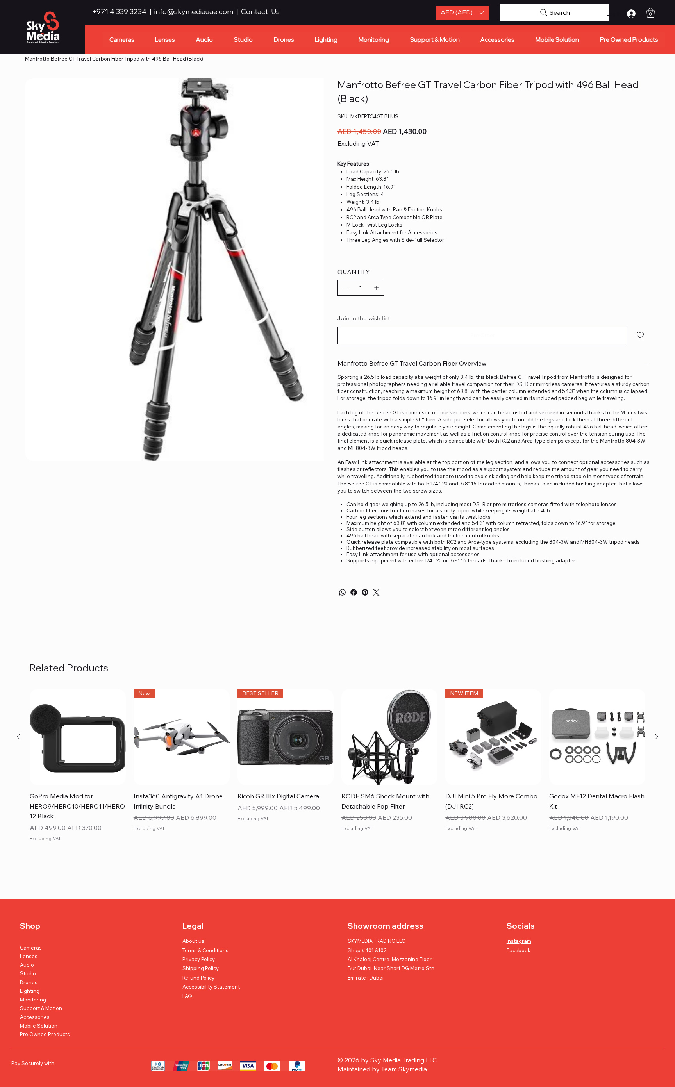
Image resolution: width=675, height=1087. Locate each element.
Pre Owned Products (45, 1034)
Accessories (35, 1017)
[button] (462, 13)
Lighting (29, 991)
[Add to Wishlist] (641, 335)
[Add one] (376, 288)
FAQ (187, 996)
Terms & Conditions (205, 950)
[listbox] (462, 13)
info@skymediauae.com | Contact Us (217, 11)
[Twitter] (376, 592)
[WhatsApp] (342, 592)
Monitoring (33, 999)
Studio (28, 973)
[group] (338, 771)
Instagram (519, 941)
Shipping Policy (200, 968)
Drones (29, 982)
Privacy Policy (198, 959)
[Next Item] (314, 148)
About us (193, 941)
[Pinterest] (365, 592)
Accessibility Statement (211, 986)
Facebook (518, 950)
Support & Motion (41, 1008)
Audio (27, 965)
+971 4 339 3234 (120, 11)
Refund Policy (198, 978)
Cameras (31, 947)
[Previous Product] (18, 736)
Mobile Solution (38, 1026)
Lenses (29, 956)
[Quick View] (78, 737)
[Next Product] (656, 736)
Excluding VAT (45, 838)
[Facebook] (354, 592)
